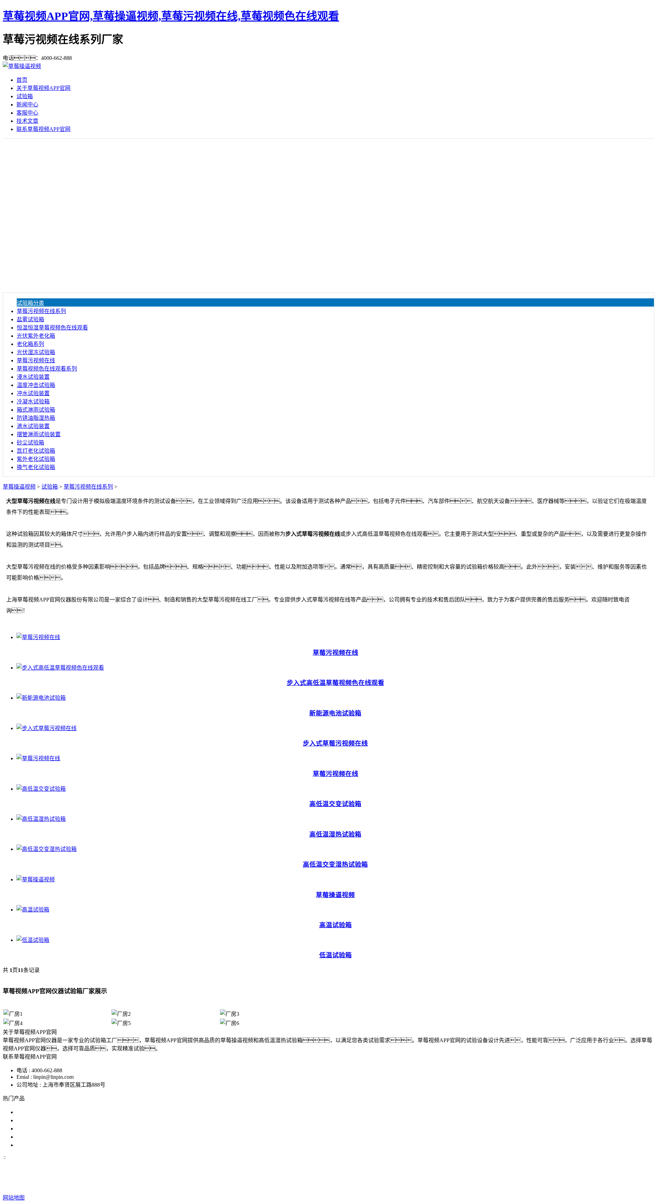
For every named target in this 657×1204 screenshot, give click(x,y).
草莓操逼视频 (19, 487)
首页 (21, 80)
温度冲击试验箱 (36, 385)
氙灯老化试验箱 (36, 451)
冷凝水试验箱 (33, 401)
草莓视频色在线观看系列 (47, 369)
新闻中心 (27, 104)
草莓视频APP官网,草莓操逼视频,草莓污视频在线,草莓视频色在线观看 (171, 16)
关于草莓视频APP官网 (43, 88)
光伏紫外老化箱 (36, 336)
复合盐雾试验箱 (35, 1128)
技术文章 (27, 121)
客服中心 (27, 113)
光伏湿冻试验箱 (36, 352)
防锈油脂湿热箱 (36, 418)
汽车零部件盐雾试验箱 (43, 1137)
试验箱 (24, 96)
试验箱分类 (30, 303)
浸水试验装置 (33, 377)
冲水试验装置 (33, 393)
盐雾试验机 (30, 1112)
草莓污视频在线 (36, 360)
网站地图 (370, 1184)
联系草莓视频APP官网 (43, 129)
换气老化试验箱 (36, 467)
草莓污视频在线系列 (41, 311)
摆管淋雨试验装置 (39, 434)
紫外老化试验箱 (36, 459)
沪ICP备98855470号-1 (446, 1184)
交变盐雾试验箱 (35, 1120)
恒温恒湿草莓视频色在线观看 (52, 328)
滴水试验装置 (33, 426)
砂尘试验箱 (30, 442)
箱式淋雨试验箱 (36, 410)
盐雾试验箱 (30, 319)
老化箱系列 (30, 344)
